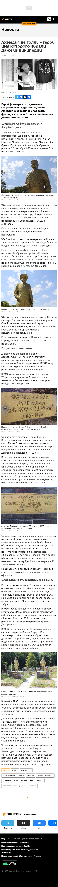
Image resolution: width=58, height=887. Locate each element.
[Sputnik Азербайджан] (8, 20)
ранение (40, 781)
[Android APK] (9, 864)
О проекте (5, 839)
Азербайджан (26, 770)
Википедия (7, 781)
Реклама (37, 856)
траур (16, 781)
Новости (6, 770)
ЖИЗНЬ (15, 770)
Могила (24, 781)
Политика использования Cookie (15, 846)
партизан (32, 786)
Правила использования (31, 839)
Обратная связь (25, 856)
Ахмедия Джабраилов (45, 775)
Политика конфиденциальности (15, 842)
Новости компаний (9, 856)
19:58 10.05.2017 (8, 55)
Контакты (15, 839)
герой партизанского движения (14, 786)
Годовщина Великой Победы (13, 775)
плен (32, 781)
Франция (30, 775)
